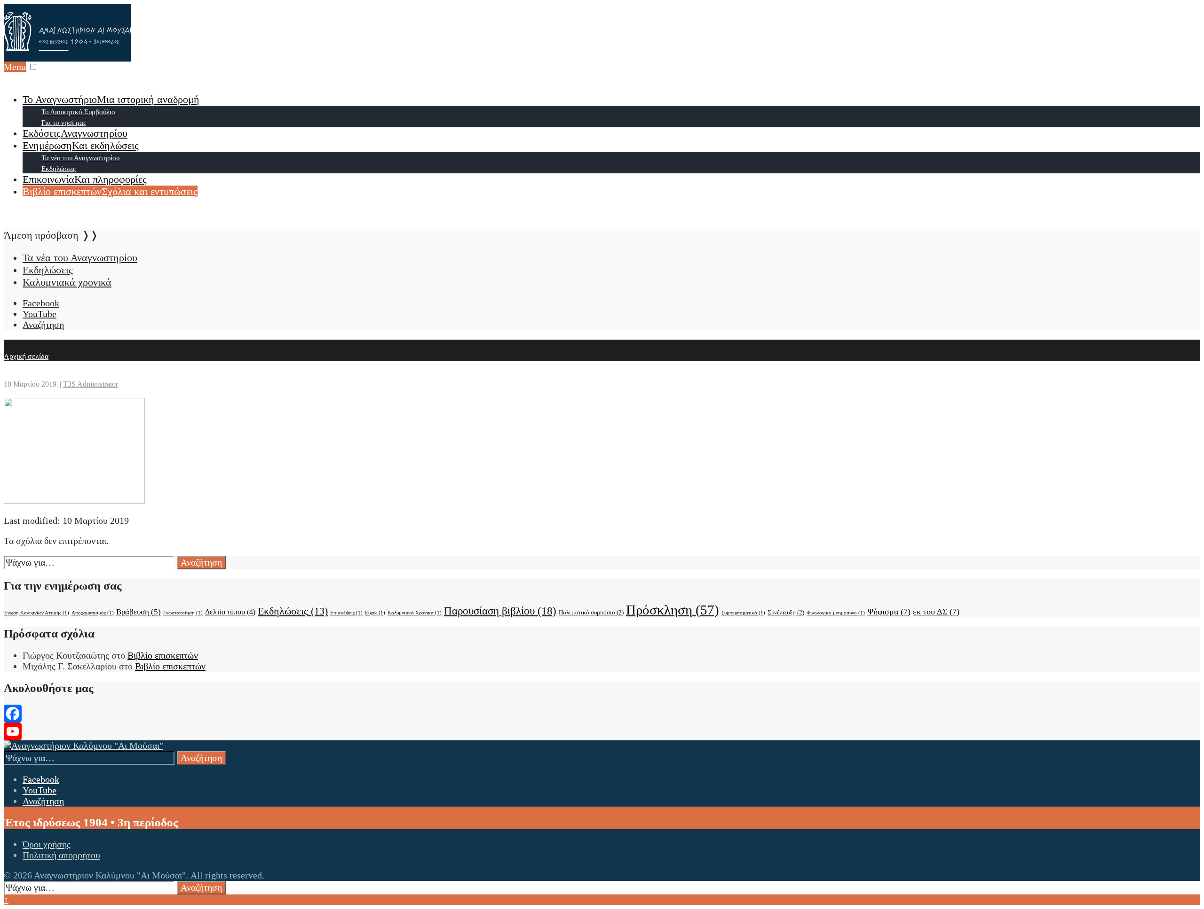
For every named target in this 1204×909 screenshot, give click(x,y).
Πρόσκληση (672, 609)
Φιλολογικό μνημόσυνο (836, 612)
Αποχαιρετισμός (92, 612)
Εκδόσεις (75, 133)
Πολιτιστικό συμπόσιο (591, 612)
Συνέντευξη (786, 612)
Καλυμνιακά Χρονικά (415, 612)
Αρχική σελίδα (26, 356)
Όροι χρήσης (47, 844)
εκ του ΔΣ (936, 611)
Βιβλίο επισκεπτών (110, 191)
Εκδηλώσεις (58, 168)
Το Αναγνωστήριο (111, 99)
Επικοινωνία (85, 179)
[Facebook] (602, 714)
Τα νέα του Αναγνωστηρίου (80, 158)
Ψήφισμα (889, 611)
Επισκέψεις (346, 612)
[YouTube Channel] (602, 731)
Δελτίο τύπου (230, 612)
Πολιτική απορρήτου (61, 855)
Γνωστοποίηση (183, 612)
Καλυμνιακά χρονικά (67, 282)
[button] (33, 67)
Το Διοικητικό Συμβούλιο (78, 112)
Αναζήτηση (201, 562)
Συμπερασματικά (743, 612)
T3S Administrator (90, 384)
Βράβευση (138, 611)
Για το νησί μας (63, 122)
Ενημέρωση (81, 145)
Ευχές (375, 612)
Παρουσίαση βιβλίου (500, 611)
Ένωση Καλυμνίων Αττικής (36, 612)
